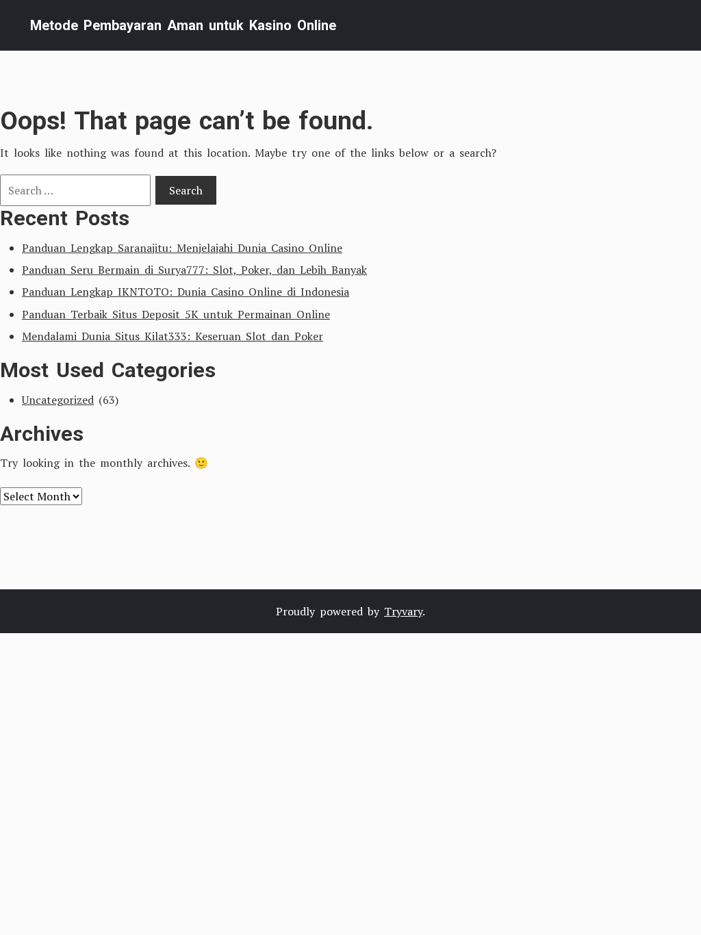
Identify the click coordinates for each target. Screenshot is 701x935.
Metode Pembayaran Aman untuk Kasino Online (183, 25)
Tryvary (403, 611)
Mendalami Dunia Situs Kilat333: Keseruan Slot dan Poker (172, 336)
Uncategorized (58, 399)
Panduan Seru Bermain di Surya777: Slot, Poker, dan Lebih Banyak (194, 269)
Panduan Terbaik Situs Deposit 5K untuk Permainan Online (176, 314)
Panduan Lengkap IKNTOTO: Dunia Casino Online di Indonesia (185, 291)
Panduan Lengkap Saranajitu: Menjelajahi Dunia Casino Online (182, 247)
